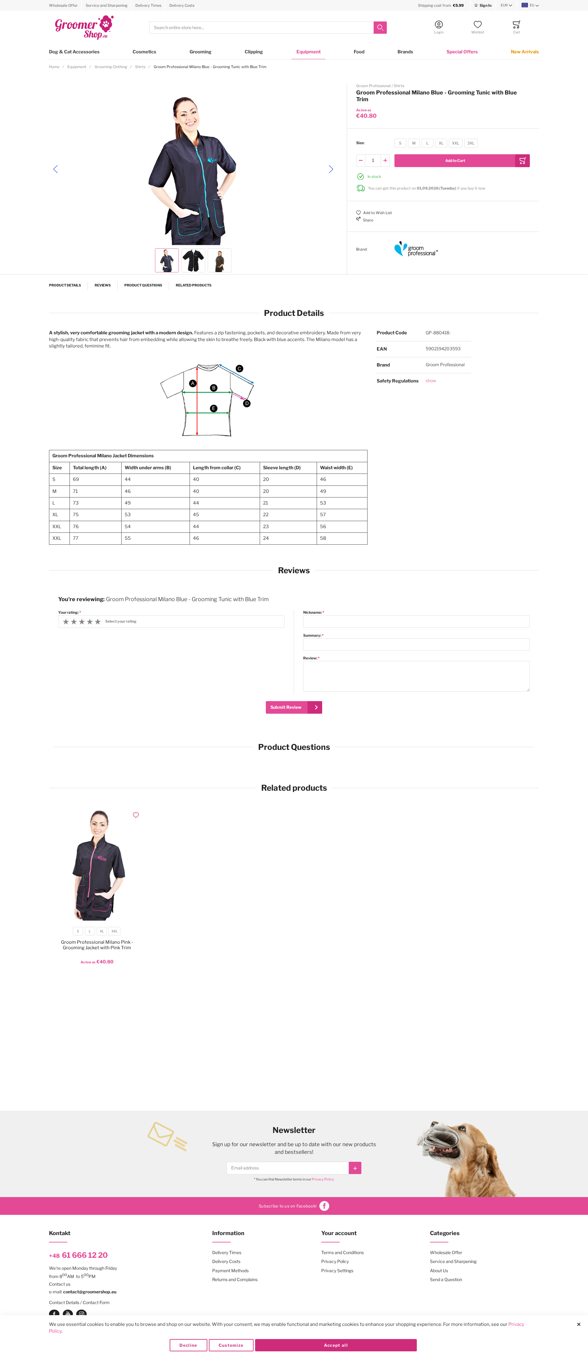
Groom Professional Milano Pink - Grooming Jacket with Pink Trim (97, 944)
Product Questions (143, 285)
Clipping (254, 52)
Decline (188, 1345)
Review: (310, 658)
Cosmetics (144, 52)
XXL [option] (455, 143)
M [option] (414, 143)
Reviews (103, 285)
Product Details (65, 285)
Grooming (201, 52)
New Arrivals (525, 52)
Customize (231, 1345)
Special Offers (462, 52)
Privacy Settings (337, 1270)
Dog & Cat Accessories (74, 52)
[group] (443, 143)
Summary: (312, 635)
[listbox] (436, 144)
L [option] (427, 143)
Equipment (308, 52)
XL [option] (441, 143)
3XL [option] (470, 143)
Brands (405, 52)
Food (359, 52)
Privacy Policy (323, 1179)
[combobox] (268, 27)
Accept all (336, 1345)
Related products (193, 285)
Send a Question (446, 1279)
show (431, 380)
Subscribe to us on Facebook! (287, 1206)
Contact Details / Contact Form (79, 1302)
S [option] (400, 143)
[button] (506, 5)
